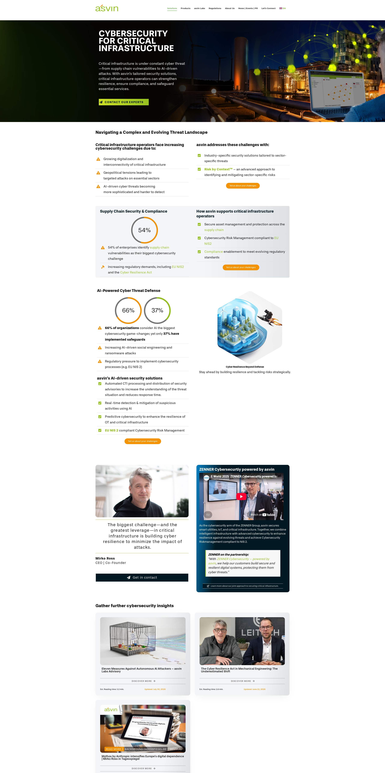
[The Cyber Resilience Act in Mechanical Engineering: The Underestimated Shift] (242, 619)
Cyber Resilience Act (136, 272)
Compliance (213, 252)
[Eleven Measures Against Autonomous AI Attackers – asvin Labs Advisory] (142, 619)
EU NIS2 (178, 267)
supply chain (159, 247)
